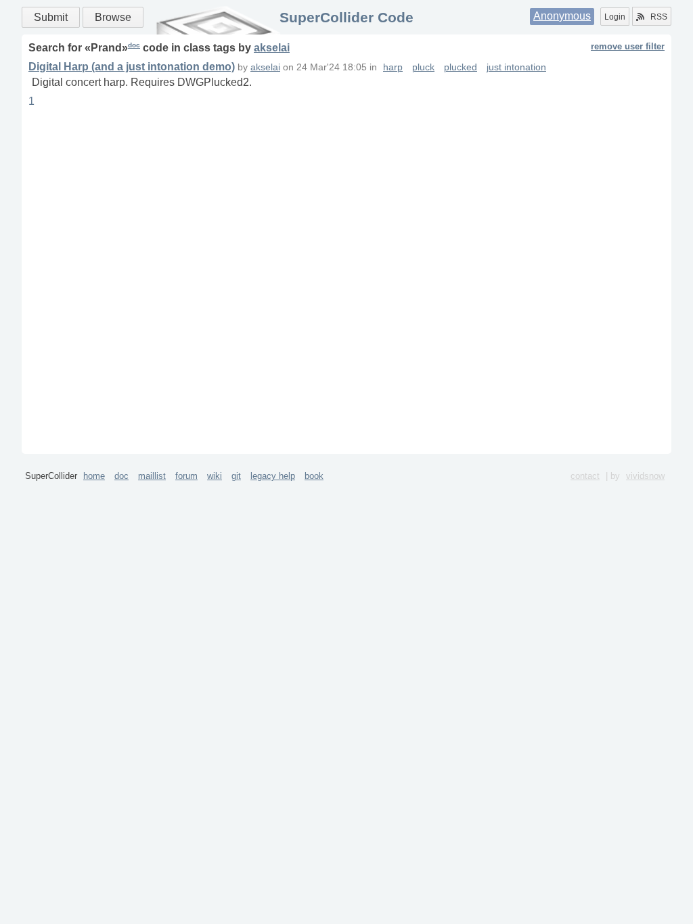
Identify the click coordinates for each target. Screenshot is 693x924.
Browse (113, 17)
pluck (423, 67)
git (236, 476)
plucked (460, 67)
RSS (658, 17)
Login (614, 17)
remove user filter (628, 46)
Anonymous (562, 16)
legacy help (272, 476)
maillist (152, 476)
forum (186, 476)
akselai (272, 47)
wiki (214, 476)
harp (393, 67)
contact (585, 476)
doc (134, 45)
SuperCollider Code (346, 17)
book (314, 476)
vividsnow (645, 476)
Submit (51, 17)
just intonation (516, 67)
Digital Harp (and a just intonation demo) (131, 66)
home (94, 476)
